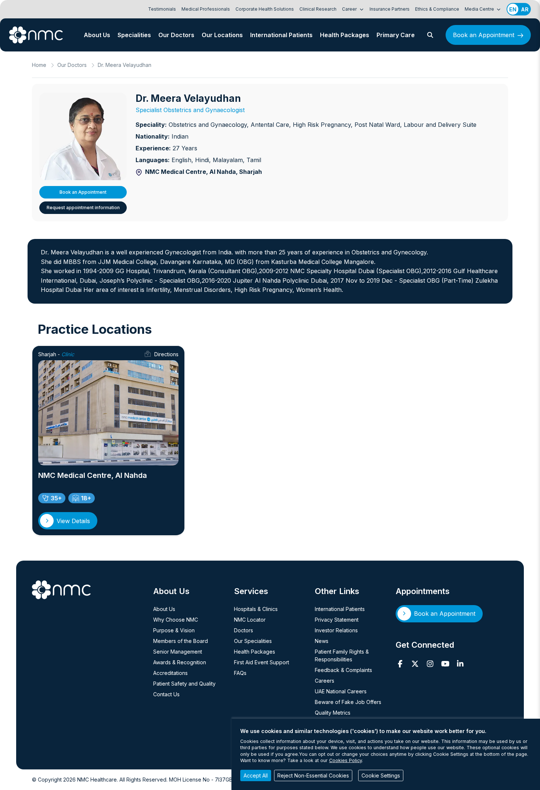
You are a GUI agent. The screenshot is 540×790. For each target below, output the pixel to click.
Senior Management (177, 651)
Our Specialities (253, 641)
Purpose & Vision (174, 630)
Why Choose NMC (175, 619)
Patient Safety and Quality (184, 683)
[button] (430, 35)
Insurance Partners (390, 9)
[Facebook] (400, 663)
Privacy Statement (337, 619)
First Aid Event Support (261, 662)
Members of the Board (180, 641)
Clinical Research (317, 9)
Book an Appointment (483, 35)
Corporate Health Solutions (264, 9)
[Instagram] (430, 663)
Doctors (243, 630)
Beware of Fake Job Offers (348, 702)
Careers (324, 681)
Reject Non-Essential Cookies (313, 775)
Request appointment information (83, 207)
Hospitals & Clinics (256, 609)
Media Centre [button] (480, 9)
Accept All (256, 775)
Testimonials (162, 9)
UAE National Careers (341, 691)
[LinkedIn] (460, 663)
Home (39, 65)
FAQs (240, 673)
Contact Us (166, 694)
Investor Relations (336, 630)
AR (525, 9)
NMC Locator (250, 619)
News (321, 641)
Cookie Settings (380, 775)
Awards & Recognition (179, 662)
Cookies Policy (345, 760)
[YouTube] (445, 663)
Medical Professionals (205, 9)
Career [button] (350, 9)
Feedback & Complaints (343, 670)
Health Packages (344, 35)
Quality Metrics (332, 712)
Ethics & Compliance (437, 9)
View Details (73, 521)
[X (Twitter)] (415, 663)
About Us (97, 35)
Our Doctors (176, 35)
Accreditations (170, 673)
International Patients (281, 35)
